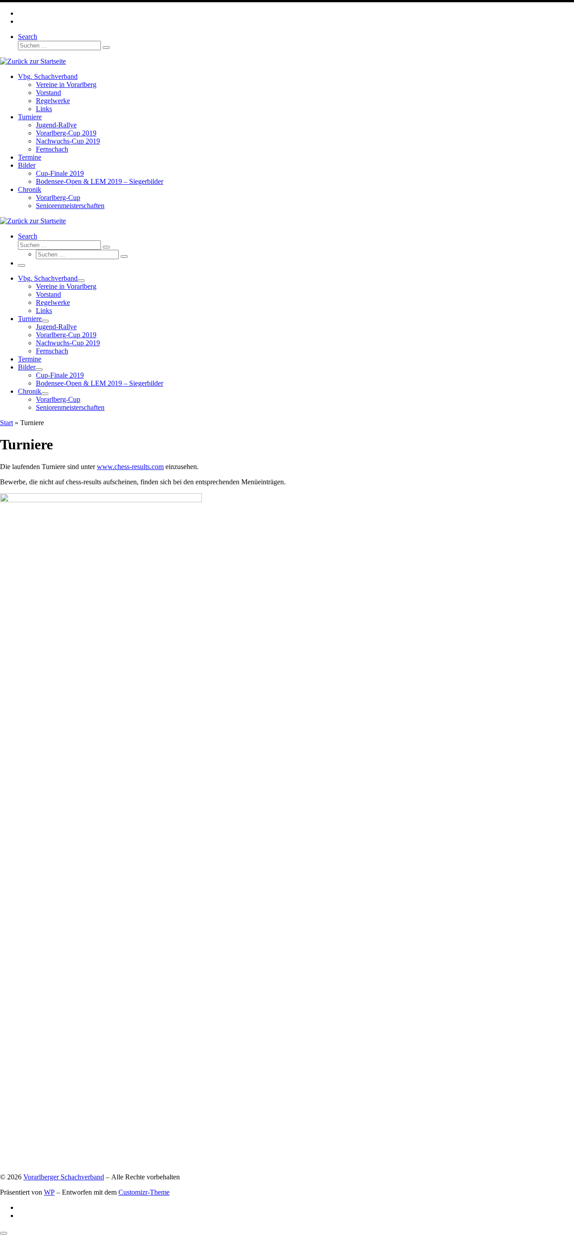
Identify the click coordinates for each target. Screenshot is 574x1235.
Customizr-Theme (144, 1192)
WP (49, 1192)
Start (6, 422)
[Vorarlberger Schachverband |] (33, 61)
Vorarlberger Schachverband (63, 1177)
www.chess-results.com (130, 466)
